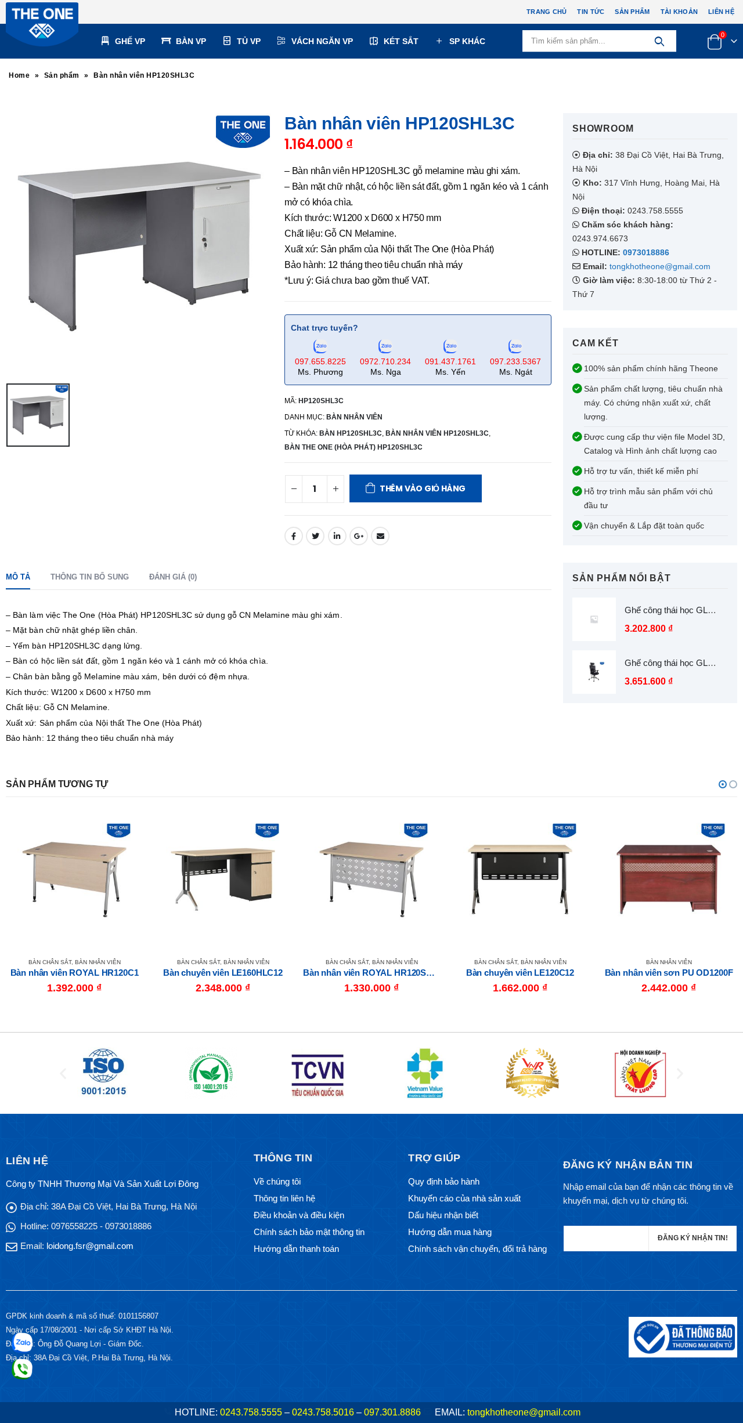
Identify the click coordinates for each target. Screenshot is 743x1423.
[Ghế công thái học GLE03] (594, 672)
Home (19, 75)
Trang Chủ (546, 11)
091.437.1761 (450, 361)
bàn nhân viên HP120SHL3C (437, 433)
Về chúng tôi (277, 1181)
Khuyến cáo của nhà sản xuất (464, 1198)
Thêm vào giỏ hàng (423, 488)
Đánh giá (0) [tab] (173, 577)
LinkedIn (337, 536)
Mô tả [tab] (18, 577)
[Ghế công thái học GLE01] (594, 619)
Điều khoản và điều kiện (299, 1215)
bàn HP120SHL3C (350, 433)
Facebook (293, 536)
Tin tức (590, 11)
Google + (358, 536)
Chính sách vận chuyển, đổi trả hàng (477, 1249)
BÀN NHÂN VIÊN (354, 417)
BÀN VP (191, 41)
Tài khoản (679, 11)
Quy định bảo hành (443, 1181)
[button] (722, 784)
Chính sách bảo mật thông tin (309, 1232)
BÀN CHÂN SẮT (49, 962)
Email (380, 536)
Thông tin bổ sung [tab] (90, 577)
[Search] (659, 41)
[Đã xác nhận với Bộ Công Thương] (683, 1336)
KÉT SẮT (401, 41)
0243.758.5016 (323, 1412)
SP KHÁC (467, 41)
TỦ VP (249, 41)
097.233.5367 (515, 361)
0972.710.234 (385, 361)
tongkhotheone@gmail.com (659, 266)
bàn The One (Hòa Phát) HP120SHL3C (353, 447)
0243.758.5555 (251, 1412)
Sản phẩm (632, 11)
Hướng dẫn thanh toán (296, 1249)
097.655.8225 (320, 361)
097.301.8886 (392, 1412)
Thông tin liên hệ (284, 1198)
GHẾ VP (130, 41)
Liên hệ (721, 11)
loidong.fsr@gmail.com (90, 1246)
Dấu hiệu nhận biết (443, 1215)
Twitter (315, 536)
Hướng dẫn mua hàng (450, 1232)
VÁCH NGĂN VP (322, 41)
